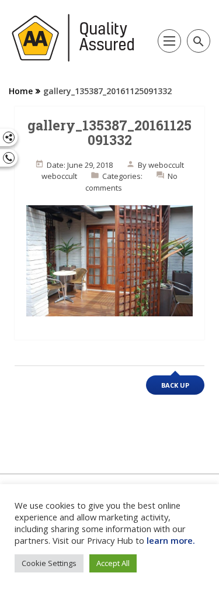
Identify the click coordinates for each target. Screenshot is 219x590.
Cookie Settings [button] (49, 563)
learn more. (171, 540)
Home (21, 90)
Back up (175, 385)
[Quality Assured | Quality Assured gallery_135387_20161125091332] (73, 38)
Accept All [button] (113, 563)
